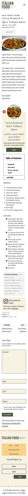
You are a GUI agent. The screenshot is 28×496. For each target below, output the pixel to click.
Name (5, 381)
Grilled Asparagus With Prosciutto (7, 328)
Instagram (15, 308)
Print (14, 150)
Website (5, 401)
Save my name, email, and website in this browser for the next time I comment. (15, 408)
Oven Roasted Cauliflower (22, 328)
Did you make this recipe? (13, 171)
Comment (6, 352)
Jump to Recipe (9, 32)
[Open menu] (24, 4)
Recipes (4, 15)
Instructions (11, 167)
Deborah (5, 25)
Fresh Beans (17, 15)
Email (5, 391)
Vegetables (9, 15)
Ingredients (11, 164)
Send (20, 477)
